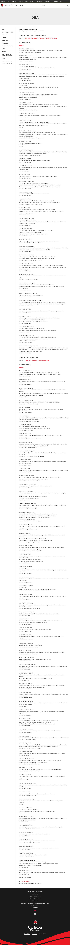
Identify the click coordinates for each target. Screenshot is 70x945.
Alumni (61, 1)
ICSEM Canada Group (7, 63)
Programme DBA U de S (43, 360)
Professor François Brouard (13, 5)
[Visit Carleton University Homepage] (35, 925)
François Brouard (26, 903)
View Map (35, 907)
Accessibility (34, 933)
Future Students (39, 1)
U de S (26, 360)
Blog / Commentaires (7, 61)
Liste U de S (21, 367)
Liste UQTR (21, 45)
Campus (31, 1)
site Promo (54, 38)
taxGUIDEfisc (5, 43)
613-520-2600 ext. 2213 (43, 903)
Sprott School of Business (35, 891)
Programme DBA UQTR (45, 38)
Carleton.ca (3, 1)
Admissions (14, 1)
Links (3, 48)
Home (34, 14)
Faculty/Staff (55, 1)
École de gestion (33, 360)
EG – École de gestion (33, 38)
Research (26, 1)
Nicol (36, 894)
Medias (3, 58)
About (8, 1)
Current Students (47, 1)
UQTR (26, 38)
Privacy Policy (27, 933)
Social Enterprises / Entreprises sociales (7, 55)
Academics (20, 1)
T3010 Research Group (7, 46)
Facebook (27, 881)
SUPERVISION (5, 40)
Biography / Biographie (7, 32)
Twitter (23, 881)
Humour (4, 51)
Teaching (4, 37)
